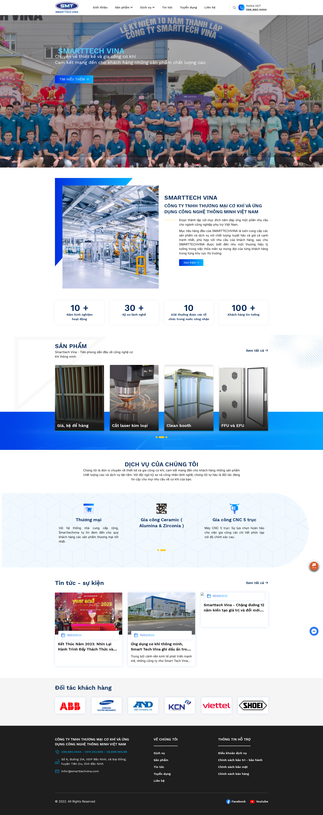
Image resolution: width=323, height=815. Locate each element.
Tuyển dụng (188, 7)
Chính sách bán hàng (233, 774)
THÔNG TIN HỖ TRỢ (234, 739)
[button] (157, 437)
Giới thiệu (100, 7)
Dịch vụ (146, 7)
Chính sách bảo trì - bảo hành (240, 760)
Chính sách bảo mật (233, 767)
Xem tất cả (255, 350)
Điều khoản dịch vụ (232, 753)
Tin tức (167, 7)
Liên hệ (209, 7)
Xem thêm (190, 262)
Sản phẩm (122, 7)
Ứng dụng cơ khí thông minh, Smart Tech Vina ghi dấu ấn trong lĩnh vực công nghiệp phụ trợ (88, 649)
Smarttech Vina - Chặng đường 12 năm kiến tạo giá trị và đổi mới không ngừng (161, 610)
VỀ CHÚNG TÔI (166, 739)
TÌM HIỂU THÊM (72, 76)
